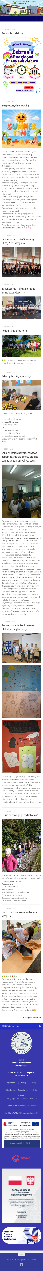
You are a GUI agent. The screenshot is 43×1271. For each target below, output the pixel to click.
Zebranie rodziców (12, 33)
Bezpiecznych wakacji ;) (15, 105)
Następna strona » (32, 1017)
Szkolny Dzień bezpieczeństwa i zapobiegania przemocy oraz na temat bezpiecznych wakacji (20, 456)
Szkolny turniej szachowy (16, 376)
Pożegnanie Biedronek (15, 330)
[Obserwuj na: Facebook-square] (40, 1026)
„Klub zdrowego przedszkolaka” (20, 815)
